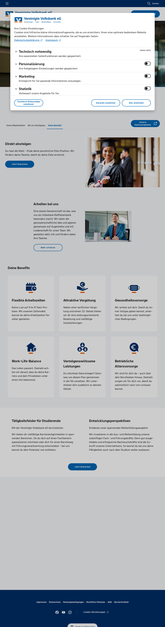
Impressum (51, 40)
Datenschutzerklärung (27, 40)
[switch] (147, 63)
